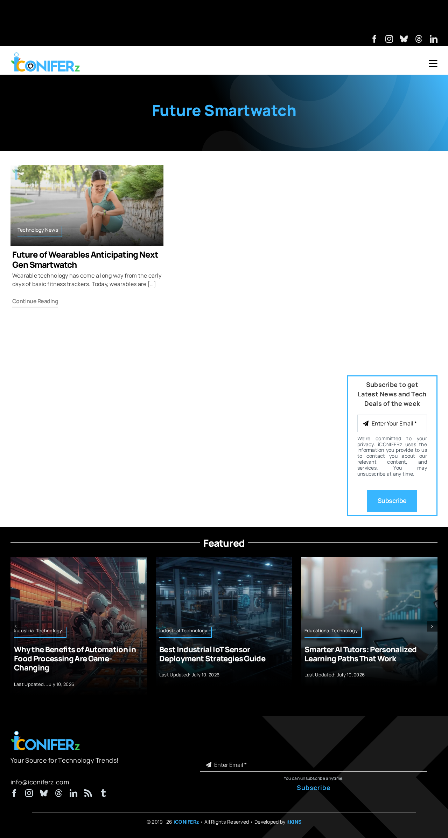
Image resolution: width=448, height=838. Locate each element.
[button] (15, 624)
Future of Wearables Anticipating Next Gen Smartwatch (85, 259)
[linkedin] (434, 39)
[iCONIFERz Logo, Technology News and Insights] (45, 54)
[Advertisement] (224, 16)
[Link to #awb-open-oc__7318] (433, 64)
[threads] (419, 39)
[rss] (88, 790)
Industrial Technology (129, 630)
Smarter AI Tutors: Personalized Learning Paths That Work (307, 654)
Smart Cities (409, 630)
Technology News (38, 229)
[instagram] (389, 39)
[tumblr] (103, 790)
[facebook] (374, 39)
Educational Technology (277, 630)
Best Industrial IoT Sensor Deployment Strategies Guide (158, 654)
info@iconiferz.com (39, 778)
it (294, 818)
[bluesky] (404, 39)
